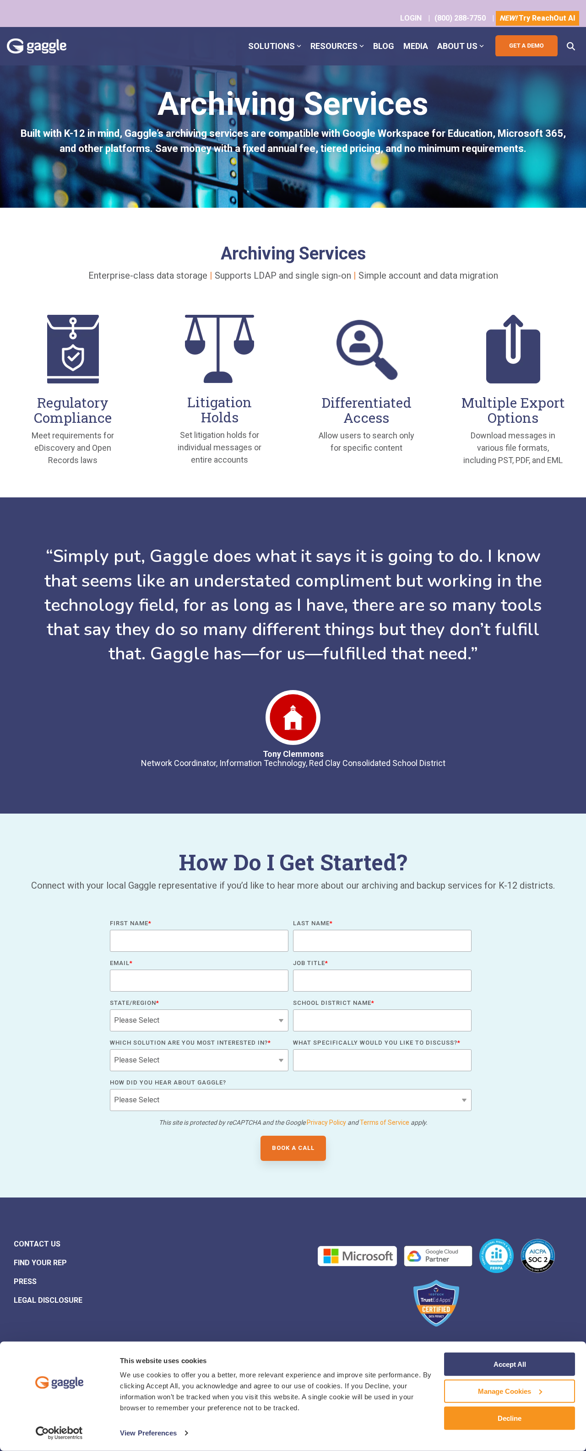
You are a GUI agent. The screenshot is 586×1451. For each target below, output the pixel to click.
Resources (334, 46)
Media (415, 46)
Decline (509, 1418)
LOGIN (411, 18)
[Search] (571, 46)
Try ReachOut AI (537, 18)
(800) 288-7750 (460, 18)
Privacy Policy (326, 1122)
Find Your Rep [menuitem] (40, 1262)
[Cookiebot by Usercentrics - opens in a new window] (59, 1433)
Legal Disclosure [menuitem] (48, 1300)
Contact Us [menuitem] (37, 1244)
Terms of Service (384, 1122)
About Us (457, 46)
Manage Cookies (504, 1391)
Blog (383, 46)
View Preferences (148, 1433)
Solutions (271, 46)
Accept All (510, 1364)
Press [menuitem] (25, 1281)
